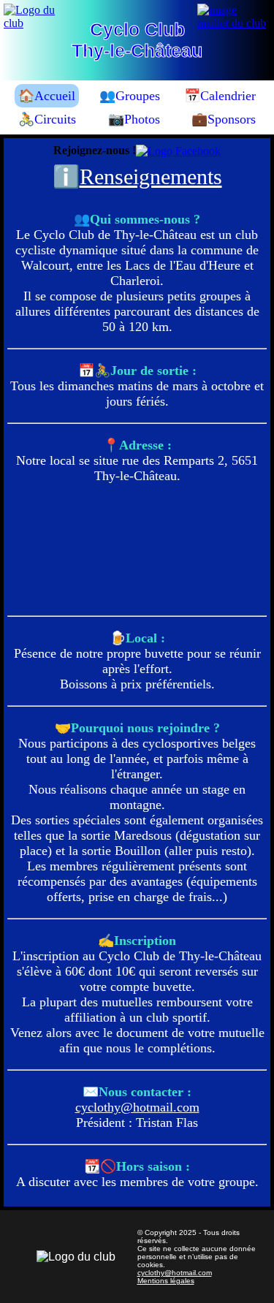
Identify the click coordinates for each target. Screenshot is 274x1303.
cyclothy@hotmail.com (137, 1107)
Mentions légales (165, 1281)
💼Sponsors (223, 119)
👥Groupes (129, 95)
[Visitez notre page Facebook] (178, 151)
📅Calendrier (220, 95)
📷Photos (134, 119)
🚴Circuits (47, 119)
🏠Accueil (46, 95)
